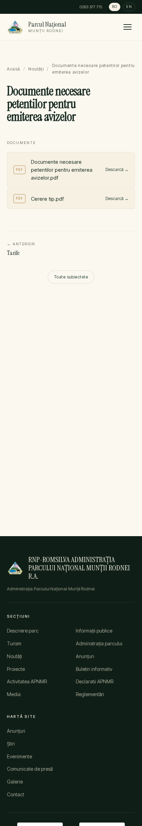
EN (129, 6)
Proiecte (16, 669)
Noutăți (35, 69)
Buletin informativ (94, 669)
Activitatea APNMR (27, 681)
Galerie (15, 782)
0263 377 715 (91, 6)
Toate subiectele (71, 276)
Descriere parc (23, 631)
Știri (11, 744)
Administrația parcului (99, 643)
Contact (15, 794)
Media (14, 694)
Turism (14, 643)
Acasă (13, 69)
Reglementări (90, 694)
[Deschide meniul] (127, 27)
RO (115, 6)
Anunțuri (85, 656)
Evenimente (19, 756)
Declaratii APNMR (94, 681)
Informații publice (94, 631)
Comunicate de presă (30, 769)
